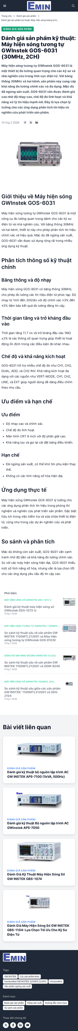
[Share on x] (31, 122)
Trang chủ (6, 16)
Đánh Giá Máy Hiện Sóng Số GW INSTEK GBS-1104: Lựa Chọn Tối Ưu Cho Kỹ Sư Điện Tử (38, 930)
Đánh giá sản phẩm (26, 16)
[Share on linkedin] (36, 122)
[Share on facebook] (25, 122)
